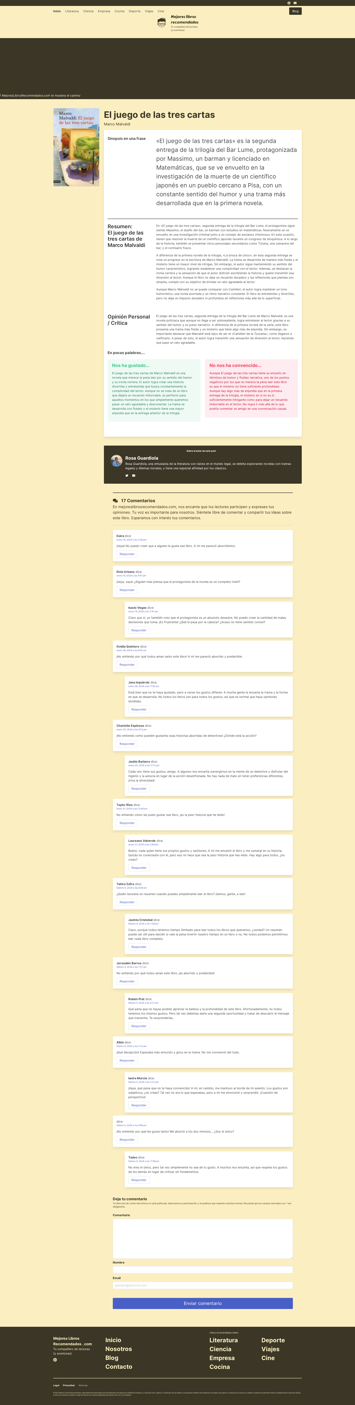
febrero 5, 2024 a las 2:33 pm (143, 1082)
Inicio (57, 11)
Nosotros (118, 1348)
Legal (56, 1385)
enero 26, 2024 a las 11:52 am (143, 686)
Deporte (135, 11)
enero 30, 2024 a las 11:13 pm (143, 765)
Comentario (121, 1215)
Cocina (119, 11)
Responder (127, 554)
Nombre (119, 1262)
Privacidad (69, 1385)
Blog (111, 1357)
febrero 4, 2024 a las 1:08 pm (143, 923)
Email (117, 1278)
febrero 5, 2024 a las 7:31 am (131, 967)
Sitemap (83, 1385)
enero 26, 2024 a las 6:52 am (131, 650)
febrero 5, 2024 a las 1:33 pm (131, 1046)
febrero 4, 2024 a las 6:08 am (131, 887)
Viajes (149, 11)
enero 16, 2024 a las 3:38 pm (131, 539)
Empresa (104, 11)
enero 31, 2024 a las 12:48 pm (131, 808)
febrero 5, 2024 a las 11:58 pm (143, 1161)
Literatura (72, 11)
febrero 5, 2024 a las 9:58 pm (131, 1125)
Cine (161, 11)
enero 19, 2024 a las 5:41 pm (131, 575)
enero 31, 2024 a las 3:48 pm (143, 844)
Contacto (118, 1366)
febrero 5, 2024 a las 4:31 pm (143, 1002)
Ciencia (88, 11)
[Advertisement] (177, 64)
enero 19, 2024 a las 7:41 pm (143, 611)
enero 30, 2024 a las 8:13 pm (131, 729)
